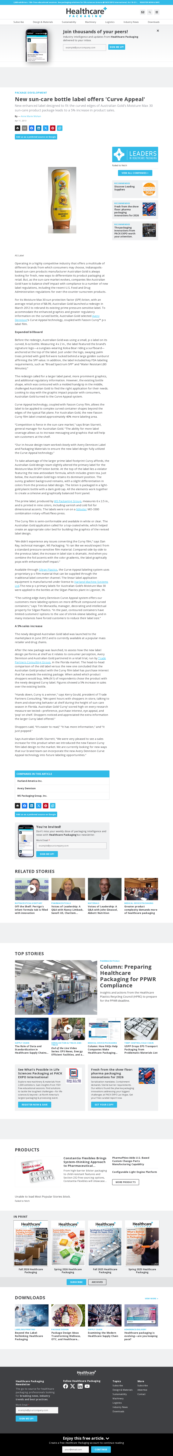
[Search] (149, 12)
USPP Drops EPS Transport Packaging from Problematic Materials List (141, 1049)
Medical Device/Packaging (138, 903)
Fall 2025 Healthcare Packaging (105, 1271)
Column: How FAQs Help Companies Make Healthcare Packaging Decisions (103, 1049)
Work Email (43, 840)
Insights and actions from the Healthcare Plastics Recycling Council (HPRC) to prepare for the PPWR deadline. (128, 996)
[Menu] (156, 12)
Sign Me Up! (117, 47)
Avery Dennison (26, 788)
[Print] (17, 128)
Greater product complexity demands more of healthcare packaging (140, 910)
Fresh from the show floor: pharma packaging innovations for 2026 (126, 211)
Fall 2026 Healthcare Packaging (31, 1271)
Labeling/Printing (25, 1329)
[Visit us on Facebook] (65, 1385)
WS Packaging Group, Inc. (32, 795)
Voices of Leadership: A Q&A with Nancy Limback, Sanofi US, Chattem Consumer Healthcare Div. (67, 910)
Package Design (60, 1329)
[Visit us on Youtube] (87, 1385)
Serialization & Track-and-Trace (66, 1044)
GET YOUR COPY (104, 1104)
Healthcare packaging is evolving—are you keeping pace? (141, 1336)
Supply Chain (22, 1043)
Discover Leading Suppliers (124, 188)
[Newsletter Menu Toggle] (142, 12)
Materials (93, 903)
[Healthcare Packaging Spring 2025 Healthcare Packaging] (142, 1243)
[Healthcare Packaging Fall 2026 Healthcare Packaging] (31, 1243)
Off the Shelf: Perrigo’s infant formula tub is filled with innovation (31, 910)
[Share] (31, 128)
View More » (151, 1298)
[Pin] (52, 128)
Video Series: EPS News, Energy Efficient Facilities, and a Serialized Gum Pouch (67, 1051)
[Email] (24, 128)
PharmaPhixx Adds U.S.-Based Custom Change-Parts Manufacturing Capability (130, 1161)
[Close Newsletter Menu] (157, 30)
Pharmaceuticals (61, 903)
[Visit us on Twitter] (73, 1385)
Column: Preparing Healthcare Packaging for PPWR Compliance (128, 976)
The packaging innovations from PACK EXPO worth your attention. (124, 232)
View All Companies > (135, 172)
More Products (126, 1182)
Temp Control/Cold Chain (139, 1043)
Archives (97, 1282)
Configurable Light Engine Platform (134, 1172)
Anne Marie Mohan (31, 116)
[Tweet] (45, 128)
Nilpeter (81, 509)
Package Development (31, 92)
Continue (101, 1449)
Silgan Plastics (48, 569)
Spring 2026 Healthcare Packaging (68, 1271)
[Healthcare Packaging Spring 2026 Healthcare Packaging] (68, 1243)
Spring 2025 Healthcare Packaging (142, 1271)
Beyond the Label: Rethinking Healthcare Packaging (29, 1336)
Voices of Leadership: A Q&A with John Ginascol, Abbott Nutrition (103, 910)
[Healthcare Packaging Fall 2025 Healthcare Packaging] (105, 1243)
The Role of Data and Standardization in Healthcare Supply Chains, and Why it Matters (31, 1049)
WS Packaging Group (67, 501)
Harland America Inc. (29, 781)
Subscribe (76, 1282)
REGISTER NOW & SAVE (35, 1104)
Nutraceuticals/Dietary (28, 903)
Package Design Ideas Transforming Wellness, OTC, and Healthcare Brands (66, 1336)
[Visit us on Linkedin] (80, 1385)
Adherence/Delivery (135, 1329)
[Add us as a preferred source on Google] (59, 128)
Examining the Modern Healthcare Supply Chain (103, 1334)
